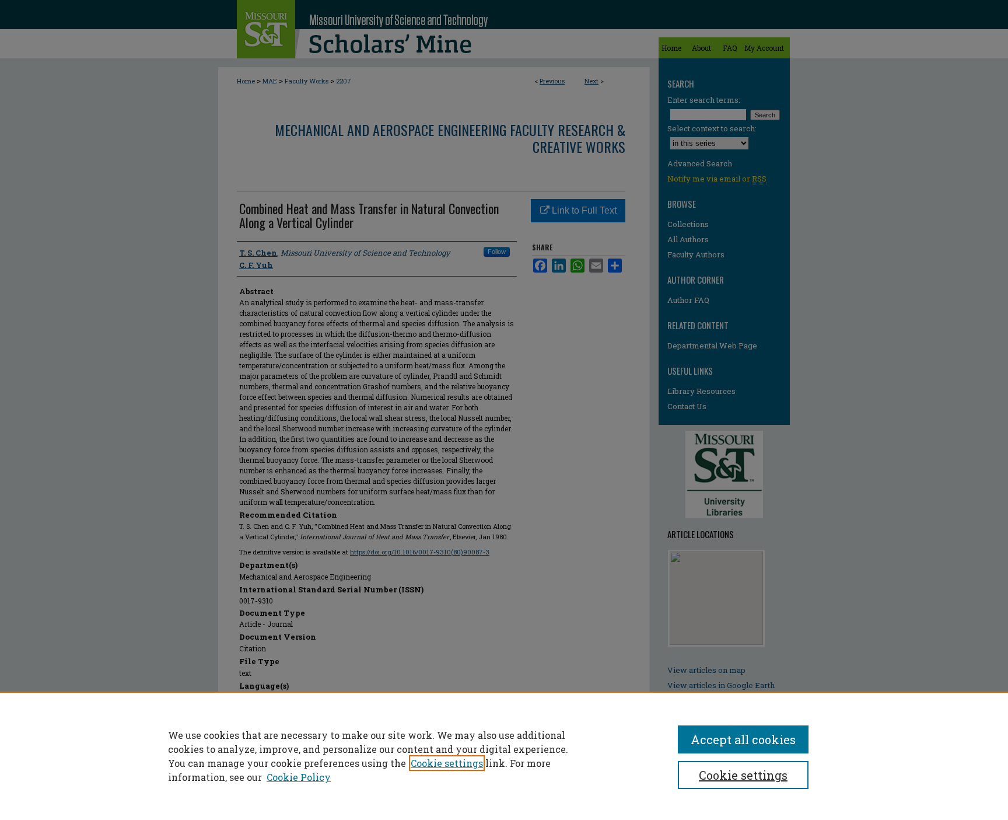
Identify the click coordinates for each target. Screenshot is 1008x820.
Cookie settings (447, 763)
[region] (504, 756)
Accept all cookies (743, 739)
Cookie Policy (299, 777)
